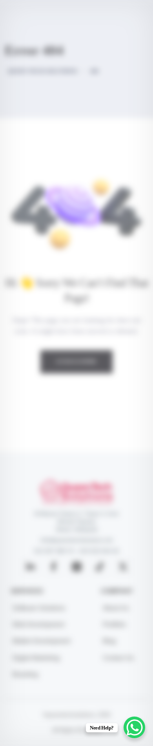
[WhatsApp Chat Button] (134, 727)
